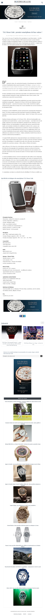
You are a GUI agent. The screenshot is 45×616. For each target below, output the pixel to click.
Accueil (16, 21)
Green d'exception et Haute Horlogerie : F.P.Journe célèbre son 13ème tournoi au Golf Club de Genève (23, 402)
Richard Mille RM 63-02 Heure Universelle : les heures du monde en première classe (22, 444)
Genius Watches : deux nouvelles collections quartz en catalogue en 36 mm (22, 525)
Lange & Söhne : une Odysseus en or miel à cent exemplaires (23, 505)
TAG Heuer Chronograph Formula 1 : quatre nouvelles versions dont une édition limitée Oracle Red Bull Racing (11, 344)
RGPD (24, 614)
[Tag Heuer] (22, 26)
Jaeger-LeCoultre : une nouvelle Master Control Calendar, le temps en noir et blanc (22, 464)
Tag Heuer (30, 21)
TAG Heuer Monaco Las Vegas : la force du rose (33, 343)
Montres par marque (22, 21)
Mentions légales (18, 614)
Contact (29, 614)
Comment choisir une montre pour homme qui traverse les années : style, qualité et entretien (22, 423)
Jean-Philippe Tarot (11, 35)
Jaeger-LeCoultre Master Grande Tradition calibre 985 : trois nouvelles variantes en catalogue (22, 484)
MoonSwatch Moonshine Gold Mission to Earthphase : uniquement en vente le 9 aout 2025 (23, 567)
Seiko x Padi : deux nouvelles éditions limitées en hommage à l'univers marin (23, 588)
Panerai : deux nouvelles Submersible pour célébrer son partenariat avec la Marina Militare (22, 546)
